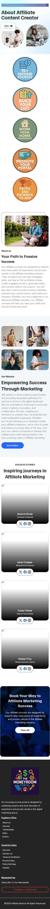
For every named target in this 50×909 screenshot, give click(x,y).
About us (6, 822)
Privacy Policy (8, 860)
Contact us (7, 853)
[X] (20, 523)
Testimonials (8, 829)
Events (5, 836)
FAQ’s (4, 833)
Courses (6, 826)
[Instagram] (29, 523)
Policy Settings (9, 864)
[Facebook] (25, 523)
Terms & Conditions (11, 857)
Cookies (5, 867)
